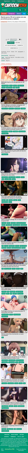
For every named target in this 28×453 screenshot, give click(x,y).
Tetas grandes (5, 85)
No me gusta (8, 39)
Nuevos (19, 13)
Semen (3, 87)
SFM (22, 268)
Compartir (20, 45)
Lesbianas (21, 362)
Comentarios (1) (14, 48)
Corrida (18, 177)
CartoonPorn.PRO (9, 449)
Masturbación (5, 314)
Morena (3, 58)
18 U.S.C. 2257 (20, 436)
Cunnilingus (4, 362)
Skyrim (8, 60)
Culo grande (10, 383)
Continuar (4, 383)
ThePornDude (20, 1)
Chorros (9, 21)
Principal (4, 13)
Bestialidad (17, 108)
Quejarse (17, 42)
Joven (11, 85)
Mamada (4, 247)
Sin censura (20, 293)
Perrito (10, 200)
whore (8, 58)
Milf (3, 179)
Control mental (20, 360)
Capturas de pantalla (10, 45)
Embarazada (11, 362)
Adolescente (9, 87)
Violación (13, 223)
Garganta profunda (21, 223)
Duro (19, 200)
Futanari (4, 223)
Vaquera (11, 406)
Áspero (10, 131)
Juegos (16, 21)
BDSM (8, 223)
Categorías (11, 13)
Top (24, 13)
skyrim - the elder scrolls (17, 57)
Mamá (18, 268)
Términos (13, 436)
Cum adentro (5, 133)
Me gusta (6, 39)
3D (13, 21)
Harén (13, 179)
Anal (17, 362)
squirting (7, 57)
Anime (15, 85)
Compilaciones (5, 431)
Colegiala (23, 108)
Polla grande (22, 21)
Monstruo (11, 108)
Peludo (23, 247)
